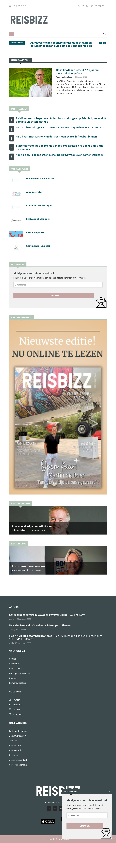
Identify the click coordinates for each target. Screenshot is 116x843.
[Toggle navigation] (11, 34)
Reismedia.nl (15, 745)
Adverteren (14, 663)
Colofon (13, 678)
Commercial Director (38, 245)
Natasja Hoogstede (20, 570)
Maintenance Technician (40, 178)
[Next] (104, 43)
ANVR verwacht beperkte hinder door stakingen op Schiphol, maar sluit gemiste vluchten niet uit (61, 44)
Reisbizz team (15, 668)
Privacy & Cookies (17, 683)
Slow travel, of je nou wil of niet (31, 526)
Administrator (34, 192)
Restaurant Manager (38, 219)
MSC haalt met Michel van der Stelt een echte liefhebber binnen (56, 136)
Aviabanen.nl (15, 750)
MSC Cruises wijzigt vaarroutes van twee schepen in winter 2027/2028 (60, 127)
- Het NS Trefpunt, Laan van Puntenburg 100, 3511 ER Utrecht (55, 637)
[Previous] (100, 43)
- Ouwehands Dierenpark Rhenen (40, 625)
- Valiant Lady (47, 615)
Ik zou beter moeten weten (28, 566)
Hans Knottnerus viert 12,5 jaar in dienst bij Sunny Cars (77, 71)
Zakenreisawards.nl (18, 760)
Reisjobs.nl (14, 755)
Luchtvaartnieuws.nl (18, 731)
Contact (12, 658)
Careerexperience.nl (18, 764)
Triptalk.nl (13, 740)
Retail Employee (35, 232)
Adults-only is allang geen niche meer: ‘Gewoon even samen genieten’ (60, 155)
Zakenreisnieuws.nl (17, 735)
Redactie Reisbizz (64, 77)
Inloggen (99, 5)
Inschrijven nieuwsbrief (19, 673)
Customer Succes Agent (39, 205)
